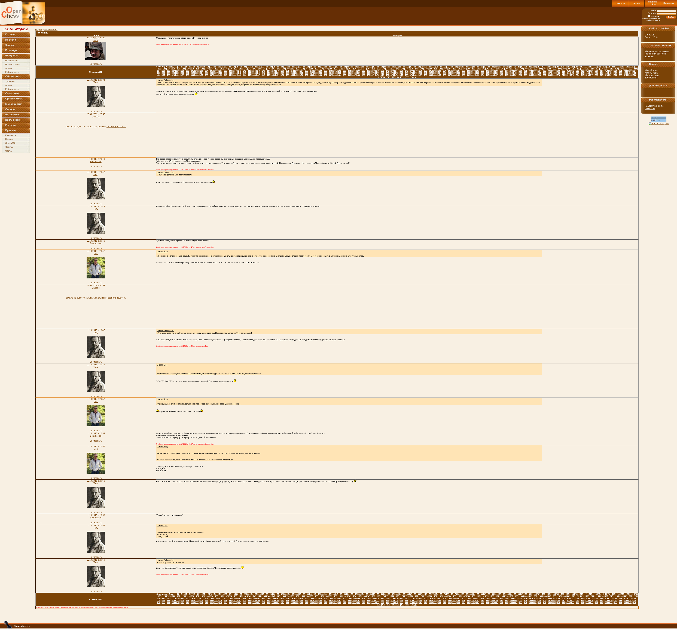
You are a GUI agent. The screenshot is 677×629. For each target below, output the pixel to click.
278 (415, 71)
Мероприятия (13, 103)
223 (635, 69)
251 (287, 71)
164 (354, 69)
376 (401, 73)
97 (522, 67)
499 (506, 75)
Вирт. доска (12, 119)
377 (406, 73)
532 (402, 77)
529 (388, 77)
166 (364, 69)
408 (554, 73)
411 (568, 73)
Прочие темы (50, 29)
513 (572, 75)
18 (230, 67)
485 (439, 75)
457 (306, 75)
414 (582, 73)
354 (296, 73)
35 (293, 67)
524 (625, 75)
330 (182, 73)
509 (554, 75)
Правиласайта (652, 3)
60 (385, 67)
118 (618, 67)
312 (577, 71)
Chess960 (10, 143)
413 (577, 73)
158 (326, 69)
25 (256, 67)
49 (345, 67)
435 (201, 75)
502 (520, 75)
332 (192, 73)
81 (463, 67)
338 (220, 73)
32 (282, 67)
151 (292, 69)
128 (183, 69)
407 (549, 73)
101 (538, 67)
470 (368, 75)
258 (320, 71)
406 (544, 73)
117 (613, 67)
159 (330, 69)
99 (530, 67)
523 (620, 75)
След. (414, 77)
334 (201, 73)
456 (301, 75)
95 (515, 67)
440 (225, 75)
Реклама (10, 125)
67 (411, 67)
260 (330, 71)
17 (226, 67)
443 (239, 75)
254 (301, 71)
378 (411, 73)
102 (543, 67)
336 (211, 73)
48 (341, 67)
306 (549, 71)
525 (630, 75)
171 (387, 69)
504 (530, 75)
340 (230, 73)
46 (334, 67)
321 (620, 71)
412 (572, 73)
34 (289, 67)
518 (596, 75)
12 (208, 67)
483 (430, 75)
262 (339, 71)
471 (373, 75)
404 (534, 73)
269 (373, 71)
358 (316, 73)
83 (470, 67)
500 (511, 75)
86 (482, 67)
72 (430, 67)
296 (501, 71)
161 (340, 69)
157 (321, 69)
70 (422, 67)
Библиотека (12, 114)
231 (192, 71)
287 (458, 71)
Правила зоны (12, 64)
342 (239, 73)
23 (248, 67)
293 (487, 71)
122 (636, 67)
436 (206, 75)
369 (368, 73)
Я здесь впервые (16, 29)
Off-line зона (13, 76)
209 (568, 69)
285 (449, 71)
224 (158, 71)
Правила (10, 130)
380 (420, 73)
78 (452, 67)
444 (244, 75)
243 (249, 71)
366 (354, 73)
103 (548, 67)
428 (168, 75)
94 (511, 67)
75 (441, 67)
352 (287, 73)
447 (258, 75)
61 (389, 67)
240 (235, 71)
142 (249, 69)
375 (396, 73)
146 (268, 69)
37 (300, 67)
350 (277, 73)
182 (440, 69)
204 (545, 69)
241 (239, 71)
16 (222, 67)
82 (467, 67)
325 (158, 73)
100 (534, 67)
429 (173, 75)
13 (211, 67)
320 (615, 71)
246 (263, 71)
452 (282, 75)
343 (244, 73)
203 (540, 69)
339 (225, 73)
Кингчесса (10, 135)
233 (201, 71)
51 (352, 67)
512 (568, 75)
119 (622, 67)
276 (406, 71)
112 (590, 67)
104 (553, 67)
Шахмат (9, 139)
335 (206, 73)
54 (363, 67)
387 (454, 73)
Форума (9, 147)
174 (402, 69)
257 (316, 71)
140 (240, 69)
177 (416, 69)
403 (530, 73)
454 (292, 75)
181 (435, 69)
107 (567, 67)
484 (435, 75)
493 (477, 75)
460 (320, 75)
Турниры (9, 81)
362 (335, 73)
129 (188, 69)
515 (582, 75)
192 (487, 69)
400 (515, 73)
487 (449, 75)
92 (504, 67)
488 (454, 75)
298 (511, 71)
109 (576, 67)
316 (596, 71)
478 (406, 75)
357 (311, 73)
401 (520, 73)
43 (322, 67)
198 (516, 69)
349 (273, 73)
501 (515, 75)
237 (220, 71)
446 (254, 75)
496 (492, 75)
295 (496, 71)
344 (249, 73)
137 (226, 69)
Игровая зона (12, 60)
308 (558, 71)
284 (444, 71)
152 (297, 69)
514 (577, 75)
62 (393, 67)
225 (163, 71)
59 (382, 67)
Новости (620, 3)
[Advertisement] (594, 16)
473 (382, 75)
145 (264, 69)
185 (454, 69)
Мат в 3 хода (651, 73)
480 (415, 75)
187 (464, 69)
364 (344, 73)
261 (335, 71)
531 (398, 77)
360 (325, 73)
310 (568, 71)
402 (525, 73)
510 (558, 75)
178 (421, 69)
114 (599, 67)
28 (267, 67)
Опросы (10, 109)
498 (501, 75)
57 (374, 67)
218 (611, 69)
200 (525, 69)
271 (382, 71)
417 (596, 73)
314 (587, 71)
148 (278, 69)
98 (526, 67)
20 (237, 67)
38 (304, 67)
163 (349, 69)
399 (511, 73)
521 (610, 75)
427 (163, 75)
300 (520, 71)
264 (349, 71)
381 (425, 73)
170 (383, 69)
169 (378, 69)
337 (216, 73)
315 (591, 71)
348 (268, 73)
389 (463, 73)
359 (320, 73)
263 (344, 71)
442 (235, 75)
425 (634, 73)
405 (539, 73)
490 (463, 75)
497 (496, 75)
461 (325, 75)
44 (326, 67)
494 (482, 75)
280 (425, 71)
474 (387, 75)
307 (554, 71)
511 (563, 75)
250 (282, 71)
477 (401, 75)
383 (435, 73)
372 (382, 73)
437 (211, 75)
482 (425, 75)
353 (292, 73)
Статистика (12, 93)
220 (621, 69)
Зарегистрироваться (651, 19)
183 (445, 69)
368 (363, 73)
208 (564, 69)
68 (415, 67)
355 (301, 73)
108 (572, 67)
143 (254, 69)
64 (400, 67)
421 (615, 73)
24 (252, 67)
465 (344, 75)
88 (489, 67)
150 (287, 69)
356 (306, 73)
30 (274, 67)
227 (173, 71)
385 (444, 73)
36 (296, 67)
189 (473, 69)
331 (187, 73)
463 (335, 75)
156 (316, 69)
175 (406, 69)
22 (245, 67)
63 (396, 67)
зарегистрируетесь (116, 126)
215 (597, 69)
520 (606, 75)
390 (468, 73)
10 (200, 67)
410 (563, 73)
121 (632, 67)
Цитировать (96, 64)
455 (296, 75)
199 (521, 69)
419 (606, 73)
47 (337, 67)
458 (311, 75)
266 (358, 71)
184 (449, 69)
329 (177, 73)
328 (173, 73)
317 (601, 71)
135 (216, 69)
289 (468, 71)
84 (474, 67)
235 (211, 71)
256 (311, 71)
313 (582, 71)
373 (387, 73)
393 (482, 73)
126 (173, 69)
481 (420, 75)
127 (178, 69)
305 (544, 71)
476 (396, 75)
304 (539, 71)
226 (168, 71)
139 (235, 69)
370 (373, 73)
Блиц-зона (668, 3)
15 (219, 67)
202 (535, 69)
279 (420, 71)
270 (377, 71)
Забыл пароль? (653, 21)
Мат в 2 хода (651, 70)
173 (397, 69)
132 (202, 69)
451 (277, 75)
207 (559, 69)
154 (307, 69)
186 (459, 69)
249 (277, 71)
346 (258, 73)
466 (349, 75)
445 (249, 75)
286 (454, 71)
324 (634, 71)
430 (177, 75)
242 (244, 71)
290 (473, 71)
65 (404, 67)
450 (273, 75)
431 (182, 75)
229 (182, 71)
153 (302, 69)
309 (563, 71)
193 (492, 69)
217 (606, 69)
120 (627, 67)
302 (530, 71)
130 (192, 69)
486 (444, 75)
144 (259, 69)
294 (492, 71)
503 (525, 75)
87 (485, 67)
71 (426, 67)
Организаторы (14, 98)
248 (273, 71)
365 (349, 73)
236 (216, 71)
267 (363, 71)
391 (473, 73)
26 (259, 67)
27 (263, 67)
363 (339, 73)
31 (278, 67)
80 (459, 67)
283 (439, 71)
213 (587, 69)
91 (500, 67)
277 (411, 71)
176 (411, 69)
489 (458, 75)
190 (478, 69)
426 (158, 75)
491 (468, 75)
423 (625, 73)
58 (378, 67)
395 (492, 73)
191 (483, 69)
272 (387, 71)
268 (368, 71)
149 (283, 69)
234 (206, 71)
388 (458, 73)
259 (325, 71)
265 (354, 71)
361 (330, 73)
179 (426, 69)
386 (449, 73)
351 (282, 73)
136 (221, 69)
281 (430, 71)
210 (573, 69)
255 (306, 71)
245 (258, 71)
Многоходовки (652, 75)
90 (496, 67)
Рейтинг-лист (12, 72)
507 (544, 75)
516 (587, 75)
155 (311, 69)
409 (558, 73)
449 (268, 75)
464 (339, 75)
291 (477, 71)
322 (625, 71)
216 (601, 69)
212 (582, 69)
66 (408, 67)
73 (433, 67)
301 (525, 71)
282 (435, 71)
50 (348, 67)
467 (354, 75)
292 (482, 71)
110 (581, 67)
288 (463, 71)
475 (392, 75)
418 (601, 73)
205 (549, 69)
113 (595, 67)
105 (557, 67)
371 (377, 73)
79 (456, 67)
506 (539, 75)
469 (363, 75)
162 (345, 69)
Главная (10, 34)
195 (502, 69)
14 (215, 67)
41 (315, 67)
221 (625, 69)
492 (473, 75)
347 (263, 73)
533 (407, 77)
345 (254, 73)
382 (430, 73)
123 (159, 69)
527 (379, 77)
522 (615, 75)
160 (335, 69)
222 (630, 69)
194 (497, 69)
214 (592, 69)
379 (415, 73)
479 (411, 75)
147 (273, 69)
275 (401, 71)
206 (554, 69)
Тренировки (651, 78)
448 (263, 75)
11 (204, 67)
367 (358, 73)
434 (197, 75)
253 (296, 71)
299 (515, 71)
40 (311, 67)
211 (578, 69)
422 (620, 73)
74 (437, 67)
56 (371, 67)
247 (268, 71)
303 (534, 71)
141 (245, 69)
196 (506, 69)
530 (393, 77)
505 (534, 75)
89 (493, 67)
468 (358, 75)
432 (187, 75)
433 (192, 75)
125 (168, 69)
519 (601, 75)
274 (396, 71)
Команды (11, 50)
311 (572, 71)
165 (359, 69)
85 (478, 67)
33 (285, 67)
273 (392, 71)
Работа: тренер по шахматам (654, 107)
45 (330, 67)
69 (419, 67)
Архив (8, 68)
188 (468, 69)
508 (549, 75)
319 (610, 71)
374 (392, 73)
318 (606, 71)
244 (254, 71)
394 (487, 73)
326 (163, 73)
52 (356, 67)
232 (197, 71)
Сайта (8, 151)
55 (367, 67)
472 (377, 75)
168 (373, 69)
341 (235, 73)
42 (319, 67)
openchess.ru (23, 626)
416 (591, 73)
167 (368, 69)
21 (241, 67)
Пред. (171, 67)
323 (630, 71)
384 (439, 73)
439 (220, 75)
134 (211, 69)
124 (164, 69)
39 (308, 67)
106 (562, 67)
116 (608, 67)
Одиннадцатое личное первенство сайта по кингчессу (657, 53)
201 (530, 69)
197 (511, 69)
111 (586, 67)
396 (496, 73)
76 (445, 67)
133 (207, 69)
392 (477, 73)
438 (216, 75)
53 (359, 67)
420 (610, 73)
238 (225, 71)
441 (230, 75)
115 (604, 67)
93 (508, 67)
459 (316, 75)
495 (487, 75)
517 (591, 75)
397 (501, 73)
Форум (636, 3)
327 (168, 73)
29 (271, 67)
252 (292, 71)
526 (634, 75)
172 (392, 69)
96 (519, 67)
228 (177, 71)
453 (287, 75)
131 (197, 69)
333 (197, 73)
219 (616, 69)
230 (187, 71)
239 (230, 71)
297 (506, 71)
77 (448, 67)
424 (630, 73)
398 (506, 73)
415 (587, 73)
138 (230, 69)
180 (430, 69)
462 (330, 75)
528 (383, 77)
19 (234, 67)
